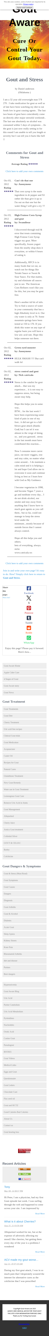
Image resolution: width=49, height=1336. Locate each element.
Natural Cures (10, 769)
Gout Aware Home (12, 666)
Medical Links (10, 1065)
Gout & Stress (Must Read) (15, 873)
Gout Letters (9, 1085)
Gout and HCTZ (11, 1105)
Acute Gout (9, 927)
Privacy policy (28, 4)
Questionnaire (10, 1078)
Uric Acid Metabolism (13, 1011)
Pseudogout (9, 1045)
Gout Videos (9, 1058)
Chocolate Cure (10, 1092)
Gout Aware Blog (11, 991)
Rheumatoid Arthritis (13, 954)
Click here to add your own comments (24, 171)
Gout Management (12, 809)
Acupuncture (9, 749)
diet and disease (10, 961)
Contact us (8, 1125)
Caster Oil (8, 756)
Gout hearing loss (11, 1132)
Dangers (7, 894)
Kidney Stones (10, 940)
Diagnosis (8, 900)
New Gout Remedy (12, 783)
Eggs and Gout (10, 1072)
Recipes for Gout (11, 762)
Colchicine (8, 856)
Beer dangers (9, 974)
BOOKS (7, 1052)
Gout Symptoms (11, 880)
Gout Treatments (11, 709)
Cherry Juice (9, 823)
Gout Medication (11, 742)
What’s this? (6, 597)
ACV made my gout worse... (21, 1259)
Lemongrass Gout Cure (14, 796)
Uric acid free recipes (13, 729)
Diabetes (7, 920)
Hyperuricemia (10, 985)
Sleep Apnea (9, 934)
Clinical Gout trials (12, 736)
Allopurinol (9, 816)
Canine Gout (9, 1038)
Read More (40, 1214)
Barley (7, 850)
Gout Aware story (11, 686)
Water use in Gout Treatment (16, 789)
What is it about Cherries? (20, 1221)
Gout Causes (9, 887)
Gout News (9, 692)
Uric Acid (8, 998)
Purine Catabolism (12, 1005)
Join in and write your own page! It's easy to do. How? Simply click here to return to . (24, 574)
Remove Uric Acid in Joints (16, 803)
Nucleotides (9, 1025)
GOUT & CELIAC (12, 843)
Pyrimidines (9, 1018)
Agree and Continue (24, 7)
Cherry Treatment (11, 722)
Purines (7, 967)
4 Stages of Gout (11, 679)
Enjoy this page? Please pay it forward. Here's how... (24, 650)
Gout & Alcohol (11, 914)
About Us (8, 1119)
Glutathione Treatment (13, 776)
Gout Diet (8, 716)
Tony (7, 1186)
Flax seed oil (9, 1098)
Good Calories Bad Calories (16, 1112)
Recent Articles (14, 1163)
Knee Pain (8, 947)
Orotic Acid (9, 1032)
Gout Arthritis (10, 907)
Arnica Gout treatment (13, 829)
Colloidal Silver (10, 836)
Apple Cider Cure (11, 672)
